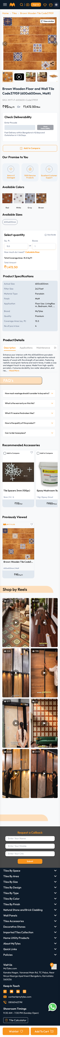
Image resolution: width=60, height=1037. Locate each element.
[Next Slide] (55, 43)
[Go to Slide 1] (7, 77)
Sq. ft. (7, 240)
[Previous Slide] (4, 43)
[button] (30, 43)
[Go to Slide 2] (19, 77)
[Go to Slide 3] (30, 77)
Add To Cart (42, 1031)
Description (10, 347)
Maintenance (43, 347)
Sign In (36, 4)
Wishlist (13, 1031)
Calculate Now (32, 252)
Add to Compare (13, 453)
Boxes (35, 240)
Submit (30, 861)
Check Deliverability (45, 127)
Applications (26, 347)
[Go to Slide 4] (42, 77)
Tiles (14, 13)
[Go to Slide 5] (53, 77)
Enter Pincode (10, 122)
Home (5, 13)
